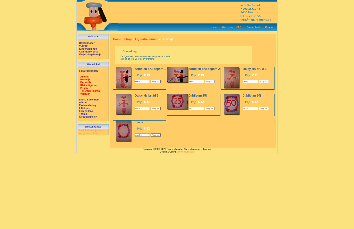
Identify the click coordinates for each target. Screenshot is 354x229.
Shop (128, 39)
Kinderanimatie (88, 48)
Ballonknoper (87, 43)
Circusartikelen (88, 116)
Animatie (93, 36)
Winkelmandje (93, 126)
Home (213, 27)
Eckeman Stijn (186, 151)
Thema (83, 114)
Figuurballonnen (88, 70)
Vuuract (83, 45)
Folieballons (86, 111)
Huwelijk (85, 79)
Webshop (227, 27)
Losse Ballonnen (89, 99)
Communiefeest (88, 51)
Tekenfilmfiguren (90, 91)
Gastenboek (254, 27)
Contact (269, 27)
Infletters (84, 108)
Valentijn (85, 93)
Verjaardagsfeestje (90, 54)
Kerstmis (85, 82)
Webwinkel (93, 64)
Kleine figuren (88, 85)
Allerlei (84, 76)
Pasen (84, 88)
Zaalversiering (87, 105)
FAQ (238, 27)
